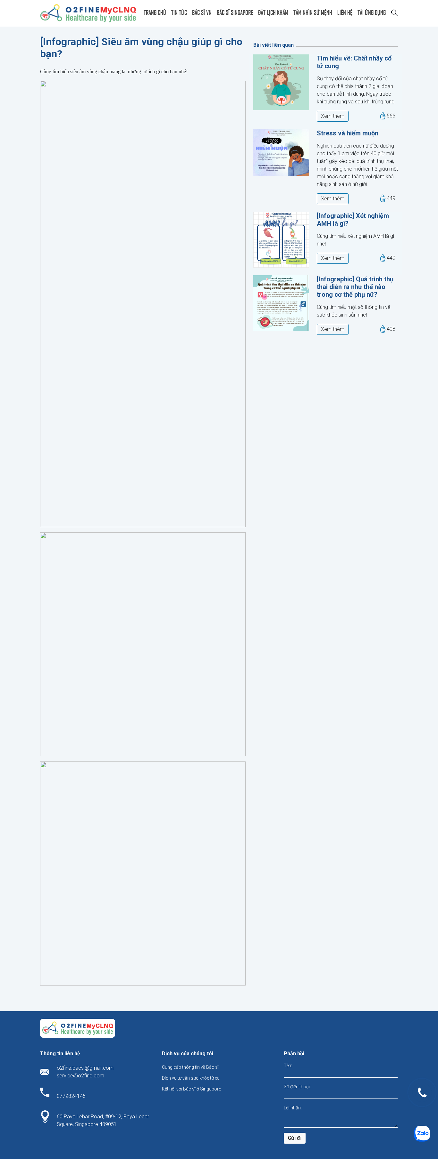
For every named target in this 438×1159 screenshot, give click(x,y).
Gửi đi (294, 1138)
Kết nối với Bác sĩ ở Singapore (191, 1088)
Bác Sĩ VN (202, 12)
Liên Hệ (344, 12)
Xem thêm (332, 116)
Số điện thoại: (297, 1086)
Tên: (288, 1065)
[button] (394, 12)
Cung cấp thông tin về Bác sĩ (190, 1067)
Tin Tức (179, 12)
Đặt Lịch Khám (273, 12)
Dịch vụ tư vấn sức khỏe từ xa (191, 1078)
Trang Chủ (155, 12)
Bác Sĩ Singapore (235, 12)
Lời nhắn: (293, 1107)
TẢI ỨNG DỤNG (372, 12)
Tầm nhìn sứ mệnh (312, 12)
